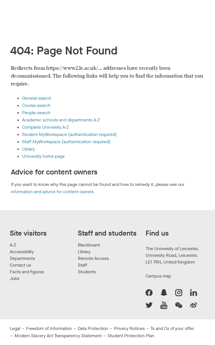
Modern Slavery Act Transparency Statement (58, 336)
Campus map (158, 276)
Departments (22, 258)
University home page (43, 156)
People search (36, 113)
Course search (36, 105)
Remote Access (93, 258)
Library (28, 149)
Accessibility (22, 252)
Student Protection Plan (131, 336)
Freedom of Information (49, 328)
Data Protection (93, 328)
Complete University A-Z (45, 127)
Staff (82, 265)
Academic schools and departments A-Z (61, 120)
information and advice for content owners (52, 192)
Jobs (14, 278)
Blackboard (89, 245)
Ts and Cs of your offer (172, 328)
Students (87, 272)
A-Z (13, 245)
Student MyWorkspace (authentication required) (69, 134)
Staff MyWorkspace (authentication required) (66, 142)
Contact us (20, 265)
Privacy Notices (129, 328)
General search (36, 98)
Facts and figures (27, 272)
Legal (15, 328)
